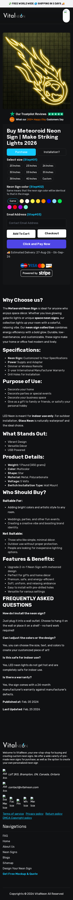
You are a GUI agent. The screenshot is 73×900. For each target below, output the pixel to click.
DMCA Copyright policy (17, 818)
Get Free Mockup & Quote (20, 873)
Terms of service (13, 813)
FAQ (5, 835)
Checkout (52, 233)
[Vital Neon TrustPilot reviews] (36, 114)
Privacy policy (34, 813)
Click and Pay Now (36, 244)
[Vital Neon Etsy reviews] (36, 119)
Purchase (21, 152)
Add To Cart (21, 233)
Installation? (52, 152)
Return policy (53, 813)
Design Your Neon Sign (17, 868)
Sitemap (8, 863)
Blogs (6, 857)
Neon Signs (10, 852)
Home (6, 841)
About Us (8, 846)
